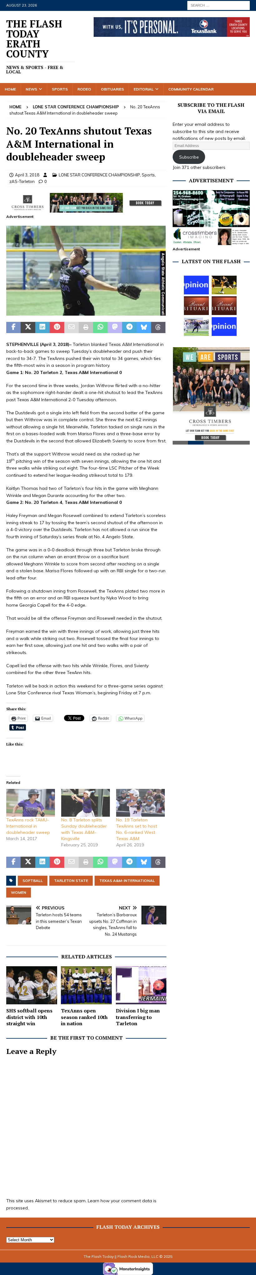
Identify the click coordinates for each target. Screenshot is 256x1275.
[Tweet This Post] (28, 327)
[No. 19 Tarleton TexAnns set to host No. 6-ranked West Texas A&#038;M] (140, 803)
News (31, 89)
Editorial (144, 89)
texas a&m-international (127, 880)
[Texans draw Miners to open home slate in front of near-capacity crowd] (224, 285)
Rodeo (84, 89)
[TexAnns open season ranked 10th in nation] (86, 985)
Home (10, 89)
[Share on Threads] (158, 327)
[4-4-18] (86, 312)
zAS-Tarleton (22, 181)
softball (32, 880)
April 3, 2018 (27, 174)
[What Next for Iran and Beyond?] (224, 326)
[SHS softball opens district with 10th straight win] (31, 985)
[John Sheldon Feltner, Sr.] (224, 305)
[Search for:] (218, 5)
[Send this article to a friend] (71, 327)
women (18, 892)
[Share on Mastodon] (115, 327)
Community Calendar (191, 89)
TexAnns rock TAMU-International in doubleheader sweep (28, 826)
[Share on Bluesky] (144, 327)
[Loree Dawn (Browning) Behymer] (196, 305)
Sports (60, 89)
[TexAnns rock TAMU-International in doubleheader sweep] (30, 803)
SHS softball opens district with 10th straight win (29, 1017)
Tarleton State (71, 880)
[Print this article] (86, 327)
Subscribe (189, 157)
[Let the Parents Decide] (196, 285)
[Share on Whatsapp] (100, 327)
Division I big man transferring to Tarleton (138, 1017)
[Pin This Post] (57, 327)
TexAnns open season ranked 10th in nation (84, 1017)
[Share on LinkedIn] (42, 327)
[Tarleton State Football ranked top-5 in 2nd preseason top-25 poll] (196, 326)
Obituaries (112, 89)
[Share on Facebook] (13, 327)
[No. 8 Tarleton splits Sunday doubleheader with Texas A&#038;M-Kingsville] (85, 803)
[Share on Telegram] (129, 327)
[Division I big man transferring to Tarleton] (141, 985)
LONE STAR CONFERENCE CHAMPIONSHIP (99, 174)
